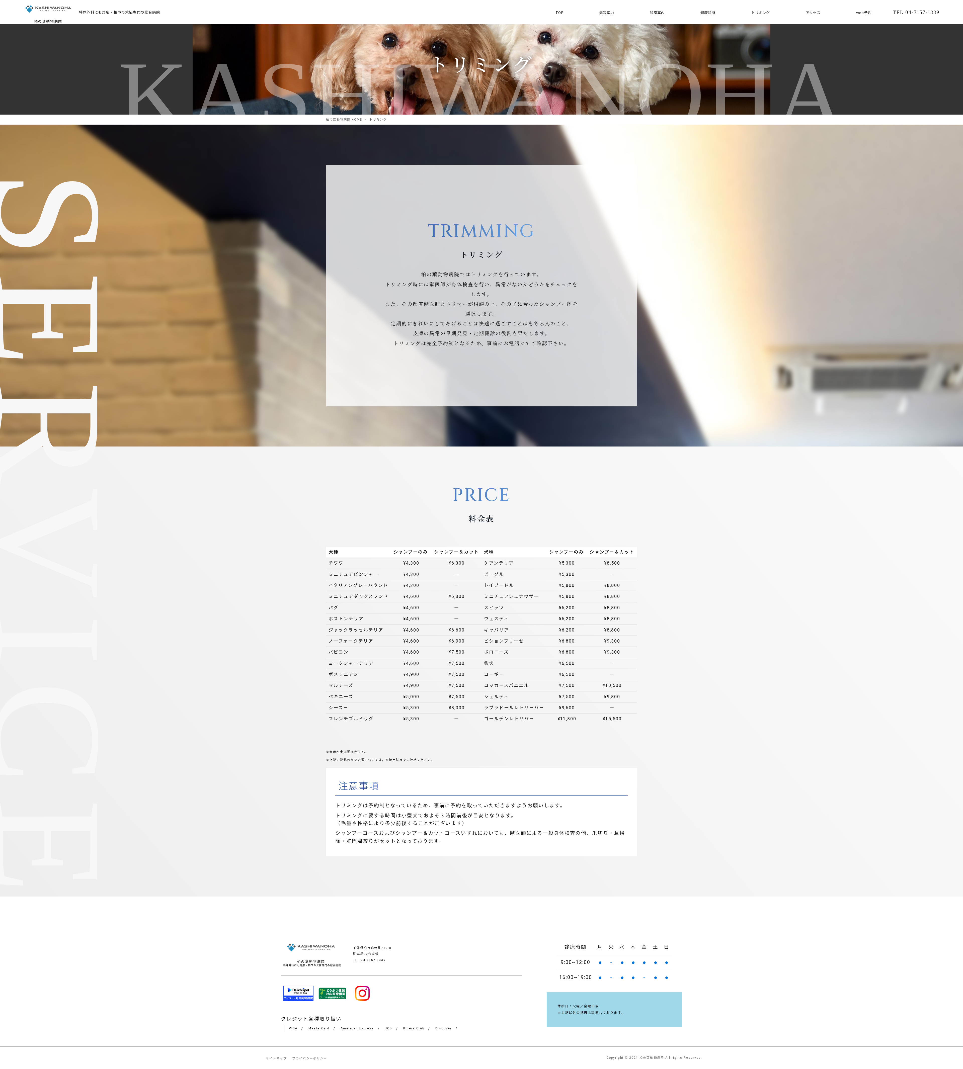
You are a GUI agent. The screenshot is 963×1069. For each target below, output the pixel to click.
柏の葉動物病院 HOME (344, 119)
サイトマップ (276, 1058)
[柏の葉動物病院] (48, 10)
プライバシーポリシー (309, 1058)
